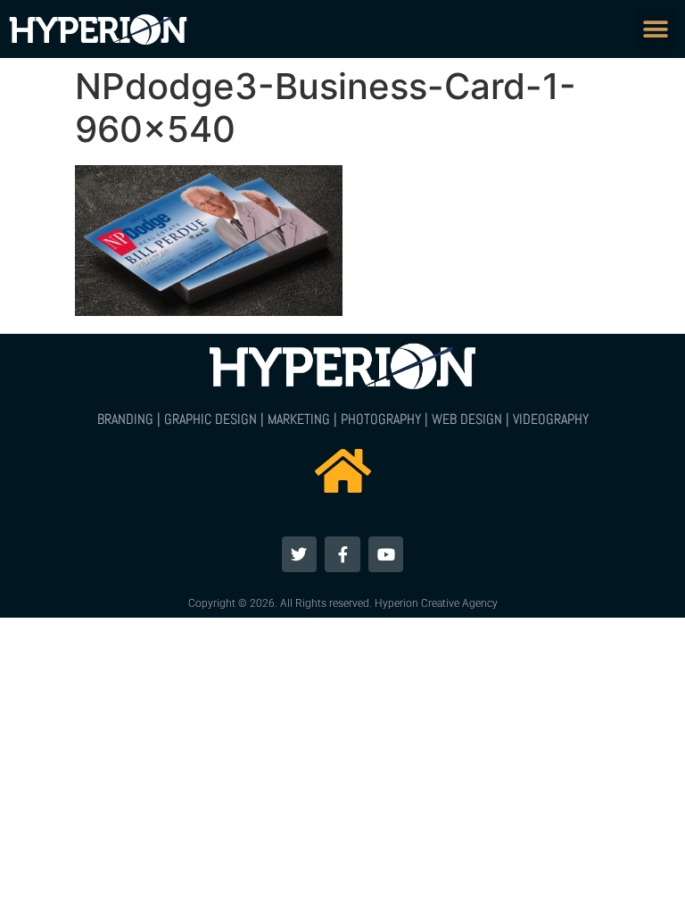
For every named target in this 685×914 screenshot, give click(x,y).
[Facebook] (342, 554)
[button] (656, 29)
